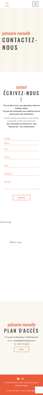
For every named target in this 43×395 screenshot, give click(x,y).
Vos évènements (27, 127)
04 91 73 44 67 (23, 344)
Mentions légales (22, 385)
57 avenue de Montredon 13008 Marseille (21, 337)
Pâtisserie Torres (17, 382)
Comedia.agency (30, 391)
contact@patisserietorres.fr (24, 341)
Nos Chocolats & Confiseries (19, 124)
